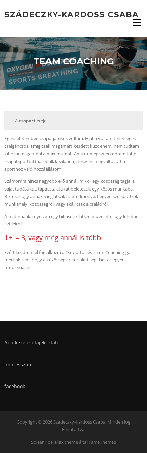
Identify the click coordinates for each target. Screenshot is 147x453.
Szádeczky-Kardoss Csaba (71, 14)
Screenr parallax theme (54, 442)
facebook (14, 386)
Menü (137, 22)
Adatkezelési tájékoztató (31, 342)
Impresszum (18, 364)
